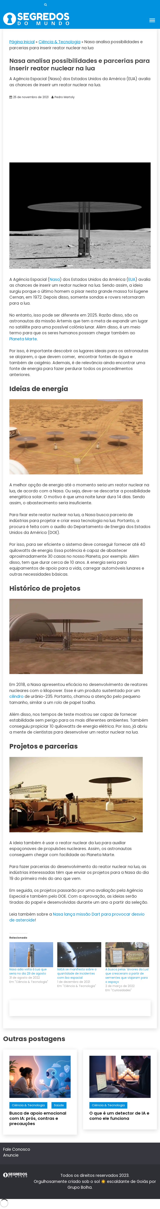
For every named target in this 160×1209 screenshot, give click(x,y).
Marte (31, 339)
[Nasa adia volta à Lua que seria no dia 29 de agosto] (31, 954)
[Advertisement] (80, 131)
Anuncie (11, 1155)
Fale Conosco (16, 1149)
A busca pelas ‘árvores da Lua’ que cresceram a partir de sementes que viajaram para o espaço (127, 975)
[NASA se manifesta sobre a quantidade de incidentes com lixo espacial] (79, 954)
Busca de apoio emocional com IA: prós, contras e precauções (37, 1118)
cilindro (16, 696)
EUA (131, 279)
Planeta (16, 339)
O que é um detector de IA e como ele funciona (119, 1115)
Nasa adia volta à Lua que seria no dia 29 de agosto (28, 971)
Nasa (55, 279)
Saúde (59, 1105)
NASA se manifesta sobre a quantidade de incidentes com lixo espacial (76, 973)
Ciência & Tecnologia (59, 42)
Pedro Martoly (65, 97)
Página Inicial (22, 42)
